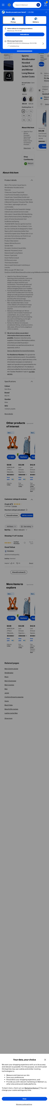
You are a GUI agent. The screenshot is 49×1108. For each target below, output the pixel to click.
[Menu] (3, 5)
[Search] (38, 5)
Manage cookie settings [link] (24, 1104)
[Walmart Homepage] (9, 5)
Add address (24, 34)
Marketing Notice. (31, 1088)
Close (24, 1099)
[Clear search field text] (35, 5)
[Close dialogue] (45, 1059)
